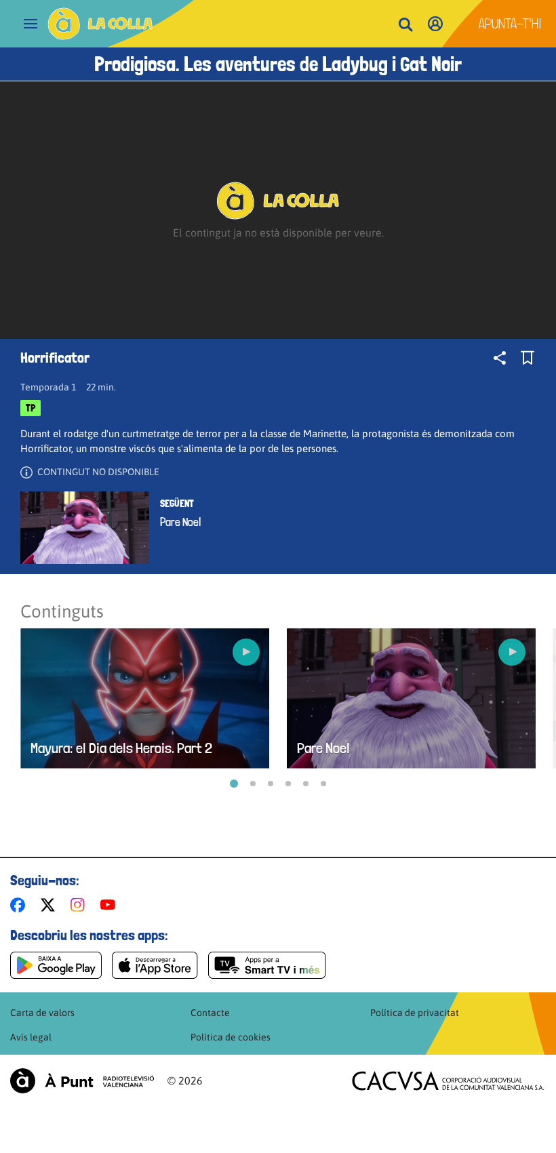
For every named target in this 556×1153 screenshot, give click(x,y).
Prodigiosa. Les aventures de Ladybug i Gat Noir (278, 64)
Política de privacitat (414, 1012)
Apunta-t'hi (510, 24)
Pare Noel (180, 522)
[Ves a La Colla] (100, 23)
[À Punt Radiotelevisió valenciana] (82, 1080)
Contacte (210, 1012)
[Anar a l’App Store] (155, 965)
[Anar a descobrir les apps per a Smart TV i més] (267, 965)
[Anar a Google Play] (56, 965)
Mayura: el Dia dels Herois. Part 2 (121, 748)
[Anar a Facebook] (20, 905)
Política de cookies (231, 1037)
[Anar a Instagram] (80, 905)
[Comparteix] (500, 358)
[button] (234, 784)
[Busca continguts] (405, 25)
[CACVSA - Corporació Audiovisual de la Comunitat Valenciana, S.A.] (448, 1080)
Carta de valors (42, 1012)
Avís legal (31, 1037)
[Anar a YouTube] (110, 905)
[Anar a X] (50, 905)
